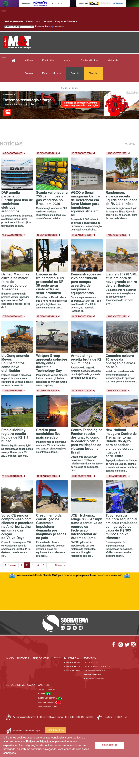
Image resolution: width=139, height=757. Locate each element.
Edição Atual (48, 60)
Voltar (131, 144)
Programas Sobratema (66, 21)
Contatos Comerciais (47, 706)
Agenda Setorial (91, 663)
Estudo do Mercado (51, 73)
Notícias (29, 60)
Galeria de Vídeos (72, 667)
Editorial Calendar (47, 702)
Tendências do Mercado (94, 671)
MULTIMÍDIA (71, 658)
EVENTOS (90, 658)
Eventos (29, 73)
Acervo (67, 60)
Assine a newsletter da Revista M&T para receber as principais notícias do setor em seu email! (69, 575)
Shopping (93, 73)
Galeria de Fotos (72, 663)
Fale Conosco (33, 21)
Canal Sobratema (72, 671)
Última (59, 565)
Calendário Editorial (48, 698)
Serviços (47, 21)
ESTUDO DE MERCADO (20, 685)
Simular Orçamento (47, 689)
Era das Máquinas (89, 60)
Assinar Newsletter (13, 21)
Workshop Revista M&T (94, 678)
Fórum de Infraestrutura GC (97, 667)
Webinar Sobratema (92, 674)
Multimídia (113, 60)
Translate (59, 27)
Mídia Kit (42, 693)
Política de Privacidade (40, 741)
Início (10, 658)
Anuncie (75, 73)
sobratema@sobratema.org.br (26, 731)
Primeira (11, 565)
